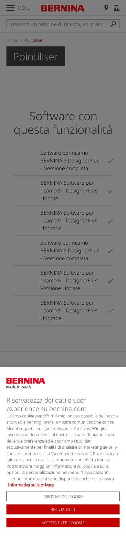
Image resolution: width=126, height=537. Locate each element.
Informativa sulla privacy (31, 485)
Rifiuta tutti (63, 509)
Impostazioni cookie (63, 496)
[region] (63, 452)
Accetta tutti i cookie (63, 522)
